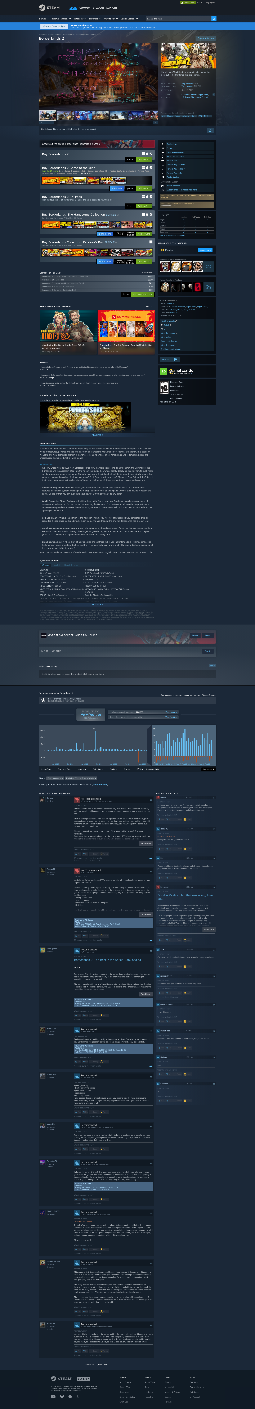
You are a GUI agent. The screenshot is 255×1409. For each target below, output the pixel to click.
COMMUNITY (86, 7)
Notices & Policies (172, 1392)
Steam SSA (125, 1387)
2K (183, 97)
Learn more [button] (205, 250)
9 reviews (50, 952)
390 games (51, 872)
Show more (86, 173)
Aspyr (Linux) (202, 97)
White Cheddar (53, 1261)
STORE (73, 7)
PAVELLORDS (53, 1211)
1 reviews (50, 1167)
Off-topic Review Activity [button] (148, 769)
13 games (50, 1164)
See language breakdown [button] (171, 695)
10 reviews (50, 875)
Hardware (149, 1392)
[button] (44, 18)
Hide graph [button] (207, 769)
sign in (199, 3)
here (90, 674)
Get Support (195, 1392)
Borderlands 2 (65, 171)
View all (212, 665)
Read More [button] (146, 843)
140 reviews (51, 1214)
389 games (51, 1127)
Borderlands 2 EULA (169, 206)
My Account (195, 1397)
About (100, 7)
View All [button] (149, 307)
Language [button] (81, 769)
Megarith (51, 1124)
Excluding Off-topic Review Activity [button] (80, 778)
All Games (43, 34)
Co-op (194, 116)
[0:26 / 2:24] (98, 76)
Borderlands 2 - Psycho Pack (136, 171)
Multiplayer (186, 116)
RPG (206, 116)
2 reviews (50, 801)
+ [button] (210, 116)
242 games (51, 1031)
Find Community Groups (171, 349)
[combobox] (178, 18)
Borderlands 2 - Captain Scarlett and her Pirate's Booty (97, 171)
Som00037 (51, 1028)
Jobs (147, 1387)
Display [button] (127, 769)
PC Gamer (52, 385)
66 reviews (50, 1130)
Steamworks (125, 1392)
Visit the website (168, 321)
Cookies (168, 1397)
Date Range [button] (98, 769)
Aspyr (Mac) (203, 95)
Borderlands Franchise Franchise (76, 34)
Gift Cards (124, 1402)
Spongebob (52, 949)
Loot (163, 116)
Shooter (170, 116)
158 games (51, 1264)
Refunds (168, 1402)
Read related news (169, 341)
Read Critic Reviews (182, 373)
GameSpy (50, 378)
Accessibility (170, 1387)
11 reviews (50, 1034)
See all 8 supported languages (172, 235)
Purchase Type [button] (64, 769)
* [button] (94, 729)
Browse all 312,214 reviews (96, 1365)
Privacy (168, 1382)
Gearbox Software (189, 95)
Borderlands (175, 312)
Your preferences (209, 695)
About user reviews (192, 695)
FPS (200, 116)
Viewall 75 (208, 266)
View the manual (168, 333)
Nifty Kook (51, 1074)
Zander (50, 798)
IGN (47, 370)
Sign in (44, 129)
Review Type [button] (46, 769)
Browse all (147, 272)
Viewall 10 (208, 287)
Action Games (55, 34)
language (209, 3)
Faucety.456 (52, 1161)
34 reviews (50, 1078)
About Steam (125, 1382)
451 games (51, 1326)
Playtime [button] (113, 769)
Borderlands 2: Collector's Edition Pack (59, 173)
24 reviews (50, 1329)
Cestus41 (51, 869)
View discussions (168, 345)
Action (177, 116)
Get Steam (194, 1382)
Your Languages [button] (54, 778)
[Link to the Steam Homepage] (49, 10)
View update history (169, 337)
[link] (125, 233)
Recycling (149, 1397)
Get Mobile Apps (197, 1387)
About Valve (150, 1382)
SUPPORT (111, 7)
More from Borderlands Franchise (72, 635)
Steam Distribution (127, 1397)
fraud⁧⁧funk (51, 1323)
